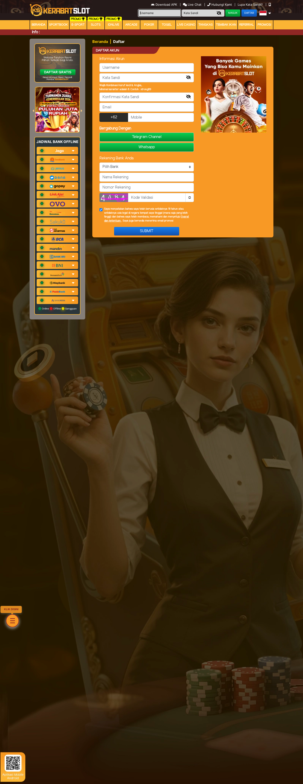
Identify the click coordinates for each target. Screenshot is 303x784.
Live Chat (194, 4)
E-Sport (78, 25)
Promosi (264, 25)
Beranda (38, 25)
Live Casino (186, 25)
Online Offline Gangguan (59, 308)
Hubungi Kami (221, 4)
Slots (96, 25)
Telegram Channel (146, 137)
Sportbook (58, 25)
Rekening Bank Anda (116, 158)
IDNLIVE (113, 25)
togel (167, 25)
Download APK (166, 4)
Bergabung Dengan (115, 128)
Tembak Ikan (226, 25)
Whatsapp (146, 147)
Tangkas (205, 25)
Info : (36, 32)
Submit (146, 231)
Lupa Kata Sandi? (251, 4)
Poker (149, 25)
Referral (246, 25)
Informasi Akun (111, 59)
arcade (131, 25)
